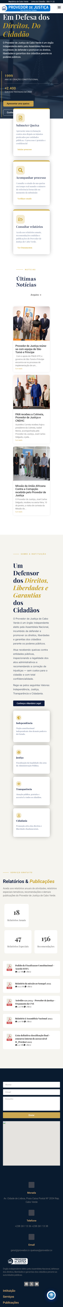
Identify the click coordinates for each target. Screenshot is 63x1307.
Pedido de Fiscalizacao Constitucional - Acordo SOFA (34, 967)
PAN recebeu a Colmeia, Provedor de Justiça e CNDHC (29, 417)
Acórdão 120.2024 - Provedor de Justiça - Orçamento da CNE (35, 1002)
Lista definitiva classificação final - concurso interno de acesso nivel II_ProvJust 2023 (32, 1038)
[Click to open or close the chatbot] (51, 1295)
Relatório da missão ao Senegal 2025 (33, 983)
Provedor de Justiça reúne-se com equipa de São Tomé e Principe (31, 349)
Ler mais (18, 368)
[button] (59, 7)
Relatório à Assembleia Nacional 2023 (33, 1018)
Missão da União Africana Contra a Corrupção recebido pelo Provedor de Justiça (30, 490)
